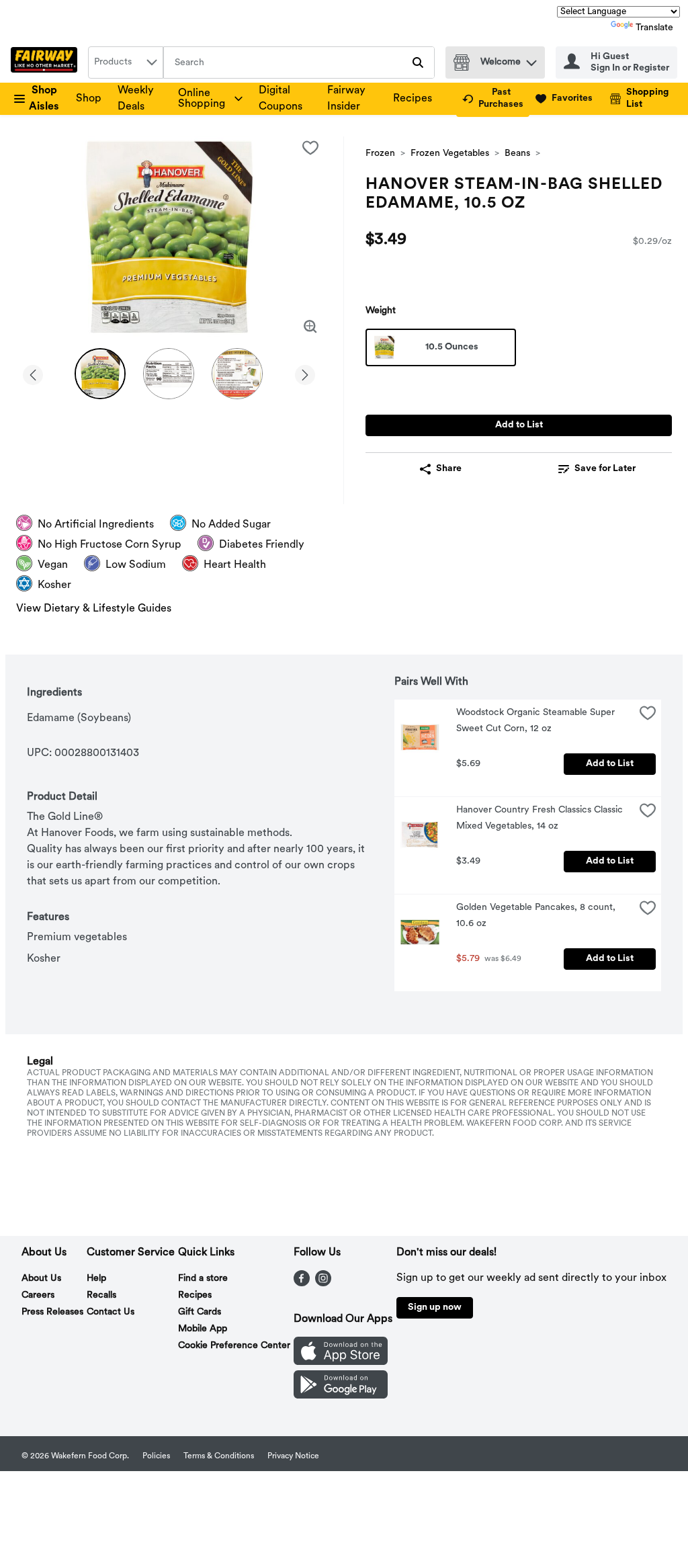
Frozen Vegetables (450, 154)
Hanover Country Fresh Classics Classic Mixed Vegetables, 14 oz (541, 818)
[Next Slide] (305, 372)
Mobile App (202, 1329)
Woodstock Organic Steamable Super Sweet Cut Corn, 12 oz (536, 721)
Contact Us (110, 1312)
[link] (492, 99)
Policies (156, 1456)
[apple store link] (341, 1362)
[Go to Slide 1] (100, 373)
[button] (531, 59)
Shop (88, 98)
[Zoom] (310, 327)
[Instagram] (323, 1283)
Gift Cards (199, 1312)
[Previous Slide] (33, 372)
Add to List (519, 425)
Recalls (101, 1295)
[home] (47, 62)
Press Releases (52, 1312)
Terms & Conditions (218, 1456)
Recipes (412, 98)
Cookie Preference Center (234, 1346)
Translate (654, 28)
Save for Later (605, 469)
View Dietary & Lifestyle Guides (93, 608)
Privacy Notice (293, 1456)
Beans (517, 154)
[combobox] (125, 62)
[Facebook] (302, 1283)
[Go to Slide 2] (168, 373)
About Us (41, 1279)
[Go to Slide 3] (237, 373)
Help (96, 1279)
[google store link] (341, 1395)
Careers (38, 1295)
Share (449, 469)
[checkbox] (310, 148)
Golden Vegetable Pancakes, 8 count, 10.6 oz (537, 916)
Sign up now (435, 1307)
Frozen (380, 154)
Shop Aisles (44, 98)
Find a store (203, 1279)
